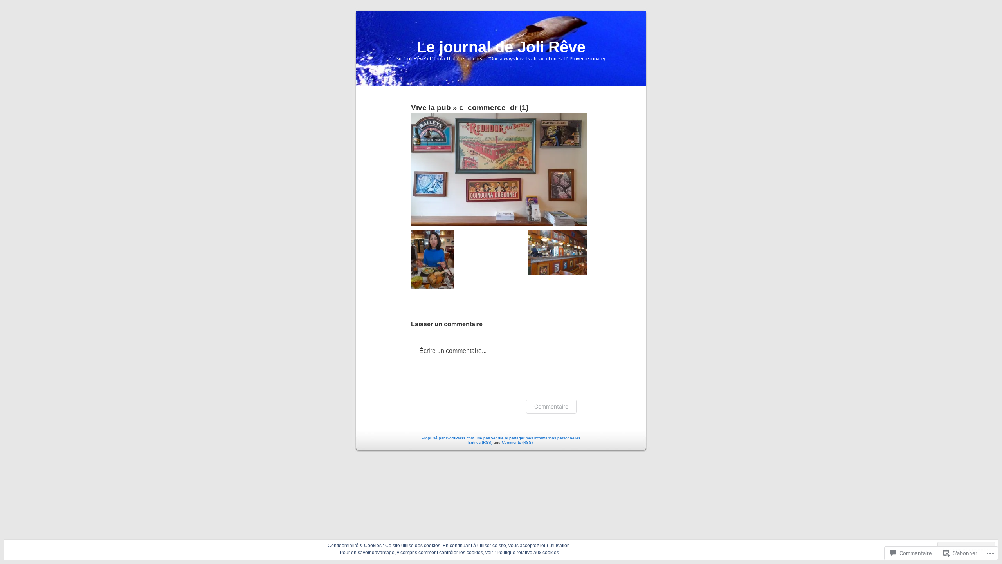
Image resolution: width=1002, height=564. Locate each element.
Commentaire (551, 406)
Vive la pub (431, 107)
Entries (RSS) (480, 442)
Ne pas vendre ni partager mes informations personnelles (528, 438)
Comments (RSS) (517, 442)
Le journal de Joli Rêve (501, 47)
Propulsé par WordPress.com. (448, 438)
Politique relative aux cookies (528, 552)
